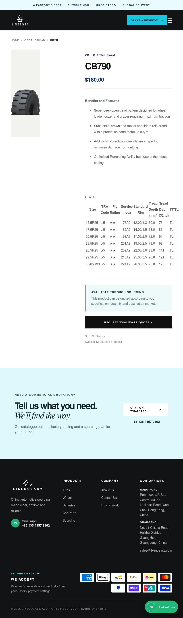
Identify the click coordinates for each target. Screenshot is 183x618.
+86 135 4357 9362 (146, 421)
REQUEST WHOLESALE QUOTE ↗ (128, 322)
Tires (66, 490)
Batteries (69, 505)
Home (15, 40)
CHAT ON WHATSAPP (145, 409)
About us (107, 490)
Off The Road (34, 40)
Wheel (67, 497)
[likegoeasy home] (31, 20)
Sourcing (69, 520)
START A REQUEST (147, 20)
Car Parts (69, 512)
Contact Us (109, 497)
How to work (110, 505)
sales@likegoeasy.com (156, 550)
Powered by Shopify (92, 608)
